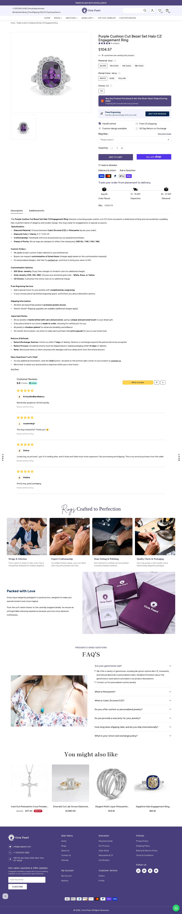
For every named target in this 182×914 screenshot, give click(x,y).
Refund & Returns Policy (146, 850)
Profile (101, 880)
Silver (103, 66)
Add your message (157, 114)
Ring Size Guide (164, 134)
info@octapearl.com (22, 846)
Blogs (63, 846)
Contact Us (66, 855)
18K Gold (139, 66)
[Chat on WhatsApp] (176, 908)
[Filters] (156, 382)
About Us (65, 850)
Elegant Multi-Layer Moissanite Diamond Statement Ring (111, 806)
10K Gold (114, 66)
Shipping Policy (143, 846)
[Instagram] (138, 871)
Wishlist (64, 880)
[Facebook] (144, 871)
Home (13, 23)
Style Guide (104, 850)
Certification (104, 860)
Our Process (104, 846)
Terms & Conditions (144, 855)
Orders (102, 876)
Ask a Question (127, 170)
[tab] (17, 211)
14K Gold (126, 66)
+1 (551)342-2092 (21, 852)
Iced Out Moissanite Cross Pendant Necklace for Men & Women (29, 806)
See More (15, 369)
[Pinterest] (150, 871)
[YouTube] (156, 871)
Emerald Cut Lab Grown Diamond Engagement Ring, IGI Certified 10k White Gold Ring (70, 806)
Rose (112, 78)
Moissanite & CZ (106, 855)
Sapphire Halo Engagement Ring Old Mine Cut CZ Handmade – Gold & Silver (152, 806)
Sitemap (64, 860)
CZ (101, 91)
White (103, 78)
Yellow (122, 78)
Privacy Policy (142, 841)
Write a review (137, 382)
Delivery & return (107, 170)
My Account (66, 876)
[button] (167, 10)
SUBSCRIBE (17, 886)
